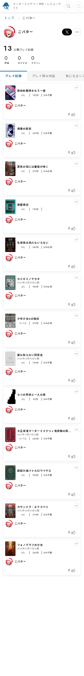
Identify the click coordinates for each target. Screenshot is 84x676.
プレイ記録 (13, 76)
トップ (9, 18)
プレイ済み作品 (43, 76)
